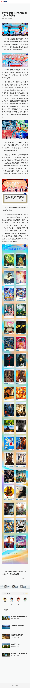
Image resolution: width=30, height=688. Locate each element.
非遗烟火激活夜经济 (17, 635)
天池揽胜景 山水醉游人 (17, 625)
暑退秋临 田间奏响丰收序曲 (19, 616)
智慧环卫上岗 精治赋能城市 (19, 653)
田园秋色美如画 (15, 644)
